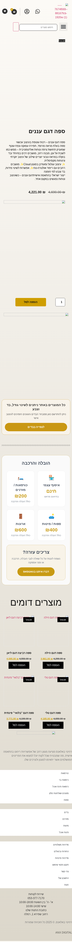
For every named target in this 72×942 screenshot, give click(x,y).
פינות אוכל (64, 832)
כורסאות (65, 773)
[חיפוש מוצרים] (38, 27)
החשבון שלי (63, 878)
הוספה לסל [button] (53, 665)
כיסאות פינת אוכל (60, 786)
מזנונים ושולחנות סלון (59, 793)
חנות (66, 885)
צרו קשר (65, 871)
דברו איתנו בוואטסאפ (36, 571)
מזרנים (65, 819)
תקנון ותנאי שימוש (60, 865)
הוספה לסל (31, 302)
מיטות (66, 825)
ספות (66, 800)
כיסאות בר (64, 780)
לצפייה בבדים (36, 427)
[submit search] (16, 26)
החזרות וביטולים (61, 851)
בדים (66, 812)
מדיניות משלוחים (61, 844)
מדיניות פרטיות (62, 858)
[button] (63, 27)
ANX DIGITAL (63, 932)
